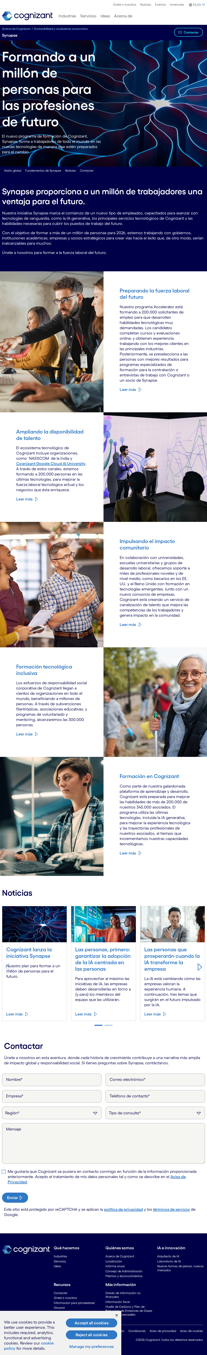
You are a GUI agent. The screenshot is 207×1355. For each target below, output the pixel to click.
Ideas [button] (105, 16)
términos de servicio (171, 1209)
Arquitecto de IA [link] (168, 1256)
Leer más (128, 389)
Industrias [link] (60, 1256)
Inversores (177, 4)
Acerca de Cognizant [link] (120, 1256)
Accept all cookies (92, 1323)
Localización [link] (114, 1261)
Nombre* (14, 1079)
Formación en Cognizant (149, 776)
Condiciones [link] (137, 1331)
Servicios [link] (60, 1261)
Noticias (145, 4)
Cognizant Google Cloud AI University (51, 463)
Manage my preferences (91, 1346)
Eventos (160, 4)
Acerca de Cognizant (16, 28)
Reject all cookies (92, 1335)
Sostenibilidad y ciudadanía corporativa (61, 28)
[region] (60, 1333)
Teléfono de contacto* (130, 1096)
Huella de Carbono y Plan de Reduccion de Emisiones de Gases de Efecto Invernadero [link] (129, 1310)
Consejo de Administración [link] (124, 1271)
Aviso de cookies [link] (191, 1331)
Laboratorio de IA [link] (169, 1261)
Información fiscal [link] (118, 1302)
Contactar (191, 32)
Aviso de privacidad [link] (163, 1331)
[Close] (116, 1315)
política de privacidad (123, 1209)
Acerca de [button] (123, 16)
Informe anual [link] (115, 1266)
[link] (27, 16)
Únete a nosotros (124, 4)
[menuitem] (124, 5)
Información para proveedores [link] (74, 1303)
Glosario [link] (59, 1307)
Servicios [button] (88, 16)
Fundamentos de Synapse (43, 170)
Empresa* (14, 1096)
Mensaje (13, 1129)
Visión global (12, 170)
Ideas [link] (57, 1266)
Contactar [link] (61, 1293)
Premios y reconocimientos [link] (124, 1276)
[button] (196, 5)
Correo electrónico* (128, 1079)
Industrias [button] (67, 16)
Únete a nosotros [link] (65, 1298)
